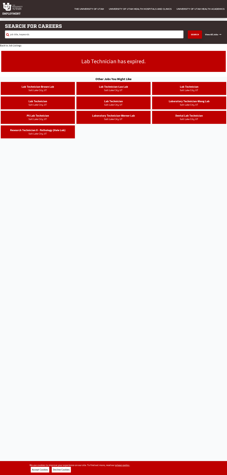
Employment (11, 13)
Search (195, 34)
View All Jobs (211, 34)
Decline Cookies (61, 469)
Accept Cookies (40, 469)
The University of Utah (89, 9)
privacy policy (122, 465)
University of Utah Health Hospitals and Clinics (140, 9)
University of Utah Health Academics (201, 9)
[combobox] (94, 34)
